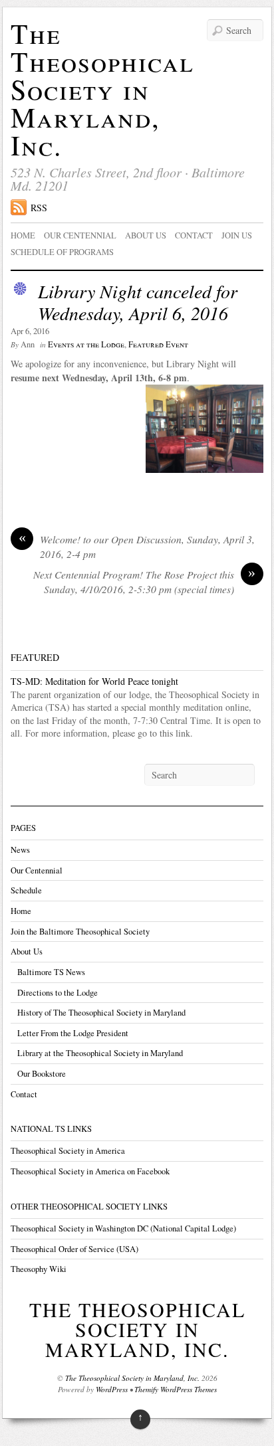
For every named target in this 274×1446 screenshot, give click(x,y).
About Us (27, 951)
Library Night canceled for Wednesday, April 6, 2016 (137, 302)
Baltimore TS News (51, 972)
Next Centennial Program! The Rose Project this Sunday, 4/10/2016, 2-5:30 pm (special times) (144, 582)
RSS (39, 207)
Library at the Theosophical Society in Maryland (100, 1053)
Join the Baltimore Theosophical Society (80, 931)
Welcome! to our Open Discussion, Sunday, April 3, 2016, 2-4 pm (137, 547)
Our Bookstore (41, 1073)
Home (23, 235)
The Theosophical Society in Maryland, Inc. (102, 89)
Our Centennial (80, 235)
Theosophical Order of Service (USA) (74, 1249)
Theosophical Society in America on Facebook (90, 1171)
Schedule (26, 890)
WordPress (112, 1389)
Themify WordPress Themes (175, 1389)
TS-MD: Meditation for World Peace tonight (94, 681)
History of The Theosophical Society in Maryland (101, 1012)
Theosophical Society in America (68, 1150)
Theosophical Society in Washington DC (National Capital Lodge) (123, 1228)
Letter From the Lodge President (72, 1033)
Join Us (236, 235)
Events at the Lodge (86, 344)
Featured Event (158, 344)
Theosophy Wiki (39, 1269)
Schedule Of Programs (62, 252)
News (20, 850)
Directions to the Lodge (57, 992)
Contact (194, 235)
